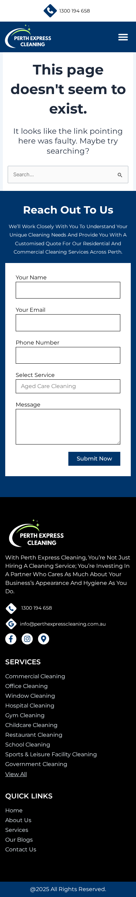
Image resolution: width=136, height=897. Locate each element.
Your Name (31, 277)
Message (28, 404)
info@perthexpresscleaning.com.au (61, 624)
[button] (123, 37)
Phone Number (37, 342)
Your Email (30, 310)
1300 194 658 (74, 11)
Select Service (35, 375)
